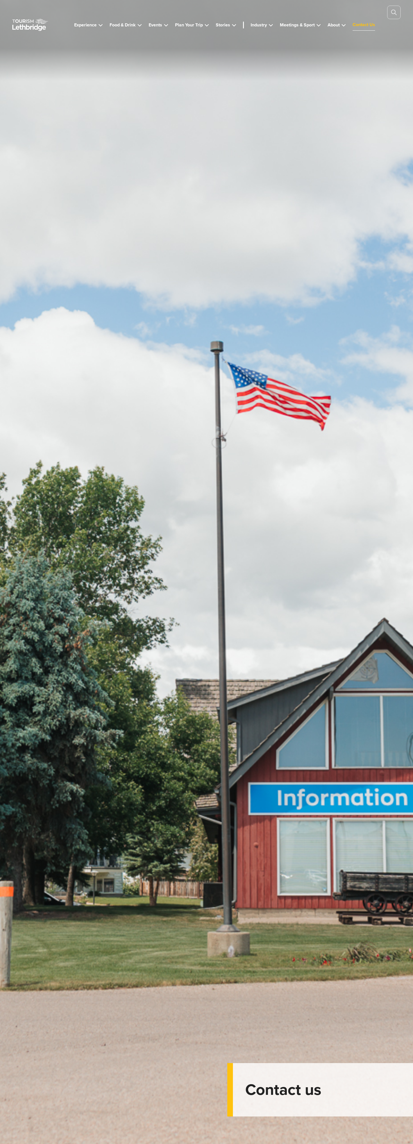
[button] (88, 25)
